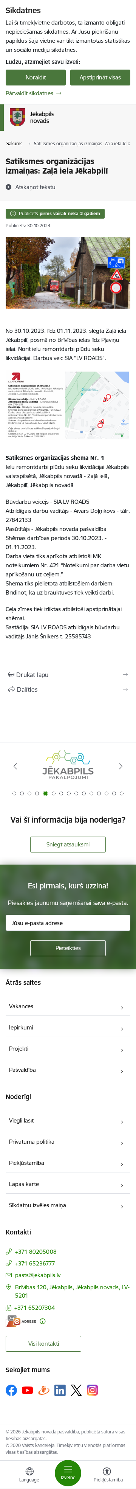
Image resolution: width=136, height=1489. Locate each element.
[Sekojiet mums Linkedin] (60, 1390)
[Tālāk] (120, 766)
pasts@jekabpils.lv (37, 1275)
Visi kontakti (43, 1343)
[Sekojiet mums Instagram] (92, 1390)
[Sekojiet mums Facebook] (11, 1390)
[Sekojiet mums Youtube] (27, 1389)
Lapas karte (24, 1184)
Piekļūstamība (26, 1162)
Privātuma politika (31, 1141)
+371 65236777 (35, 1263)
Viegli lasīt (21, 1120)
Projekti (18, 1048)
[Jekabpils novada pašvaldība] (53, 126)
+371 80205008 (36, 1251)
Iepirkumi (21, 1027)
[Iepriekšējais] (15, 766)
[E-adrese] (21, 1321)
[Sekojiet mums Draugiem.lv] (43, 1390)
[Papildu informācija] (42, 1321)
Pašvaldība (22, 1069)
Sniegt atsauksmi (68, 844)
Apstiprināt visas (100, 77)
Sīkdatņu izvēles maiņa (37, 1205)
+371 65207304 (34, 1307)
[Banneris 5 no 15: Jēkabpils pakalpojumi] (67, 766)
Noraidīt (36, 77)
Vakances (21, 1006)
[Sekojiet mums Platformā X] (76, 1390)
